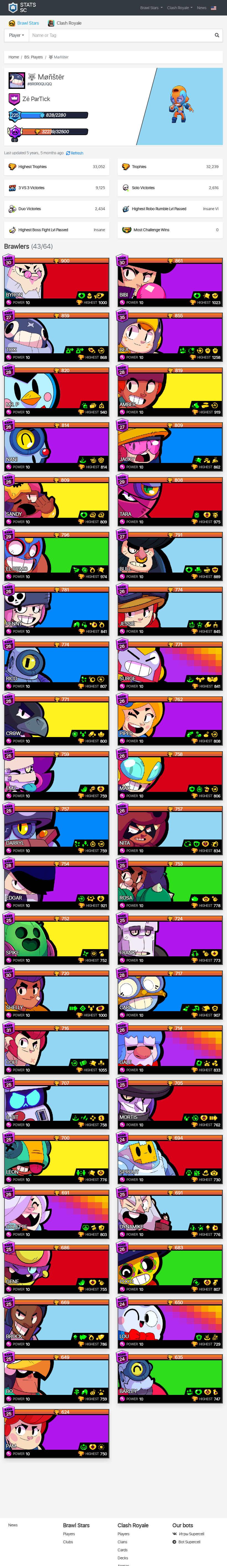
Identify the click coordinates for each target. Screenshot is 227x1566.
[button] (213, 8)
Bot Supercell (189, 1542)
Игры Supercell (191, 1534)
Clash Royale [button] (178, 8)
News (202, 8)
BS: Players (33, 57)
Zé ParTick (36, 99)
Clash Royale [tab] (69, 23)
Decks (123, 1558)
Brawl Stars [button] (149, 8)
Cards (123, 1550)
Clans (122, 1542)
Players (69, 1534)
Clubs (68, 1542)
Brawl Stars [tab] (28, 23)
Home (14, 57)
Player (14, 35)
